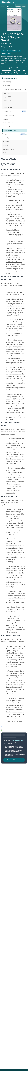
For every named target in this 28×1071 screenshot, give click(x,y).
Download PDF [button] (15, 68)
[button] (15, 72)
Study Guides (9, 6)
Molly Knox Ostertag (7, 43)
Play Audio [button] (7, 72)
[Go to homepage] (8, 2)
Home (3, 6)
